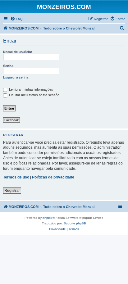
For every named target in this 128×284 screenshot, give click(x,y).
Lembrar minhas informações (30, 89)
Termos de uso (16, 177)
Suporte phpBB (75, 223)
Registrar (12, 190)
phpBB (48, 217)
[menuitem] (16, 19)
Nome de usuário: (17, 52)
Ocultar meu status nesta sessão (33, 95)
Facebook (11, 120)
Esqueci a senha (15, 77)
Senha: (9, 66)
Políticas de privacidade (53, 177)
